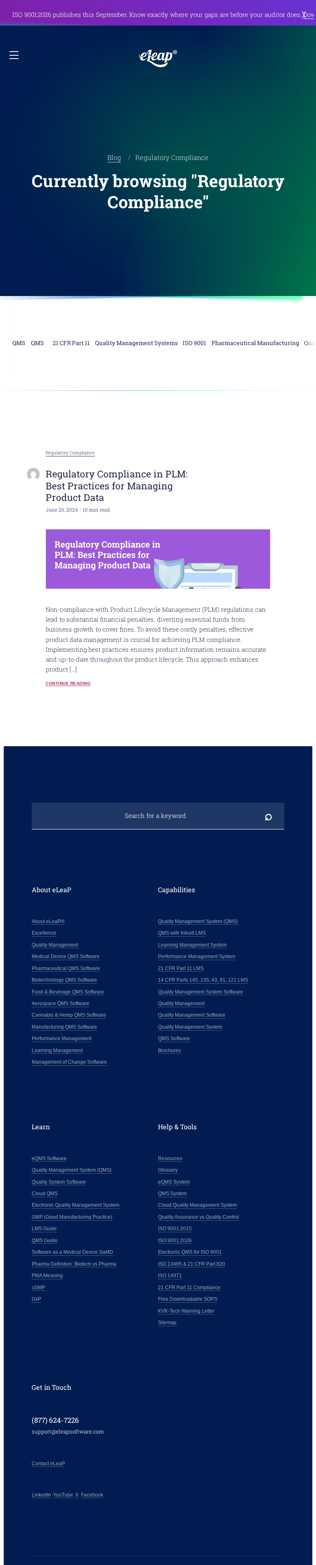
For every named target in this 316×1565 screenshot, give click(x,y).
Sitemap (167, 1322)
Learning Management (57, 1050)
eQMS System (174, 1182)
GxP (36, 1299)
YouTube (63, 1495)
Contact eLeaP (48, 1463)
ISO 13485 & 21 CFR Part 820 (191, 1264)
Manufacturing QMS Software (64, 1027)
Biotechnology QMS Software (64, 980)
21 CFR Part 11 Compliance (189, 1287)
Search (268, 816)
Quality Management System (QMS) (198, 921)
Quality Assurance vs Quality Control (198, 1217)
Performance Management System (196, 956)
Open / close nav (15, 55)
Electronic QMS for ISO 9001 (190, 1252)
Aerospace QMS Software (60, 1003)
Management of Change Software (69, 1062)
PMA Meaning (47, 1275)
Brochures (169, 1050)
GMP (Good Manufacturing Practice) (72, 1217)
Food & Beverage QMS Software (68, 992)
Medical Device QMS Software (66, 956)
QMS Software (174, 1038)
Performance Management (61, 1038)
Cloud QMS (45, 1193)
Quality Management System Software (200, 992)
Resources (170, 1158)
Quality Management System (190, 1027)
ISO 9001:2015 (175, 1228)
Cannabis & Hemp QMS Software (69, 1015)
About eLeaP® (48, 921)
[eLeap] (158, 58)
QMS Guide (45, 1240)
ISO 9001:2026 (175, 1240)
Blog (114, 157)
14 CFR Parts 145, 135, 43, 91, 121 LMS (203, 980)
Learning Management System (192, 945)
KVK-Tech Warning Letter (186, 1311)
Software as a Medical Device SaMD (72, 1252)
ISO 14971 (170, 1275)
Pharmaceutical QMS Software (66, 968)
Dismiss (304, 14)
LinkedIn (41, 1495)
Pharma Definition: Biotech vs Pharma (74, 1264)
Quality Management (55, 945)
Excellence (44, 933)
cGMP (38, 1287)
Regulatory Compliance (70, 453)
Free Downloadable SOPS (187, 1299)
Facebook (92, 1495)
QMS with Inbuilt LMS (182, 933)
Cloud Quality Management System (197, 1205)
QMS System (172, 1193)
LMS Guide (44, 1228)
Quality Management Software (191, 1015)
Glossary (168, 1170)
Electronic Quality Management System (75, 1205)
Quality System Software (59, 1182)
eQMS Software (49, 1158)
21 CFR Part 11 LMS (181, 968)
